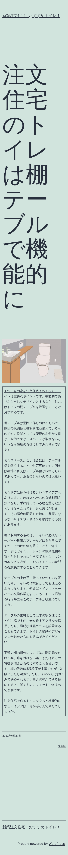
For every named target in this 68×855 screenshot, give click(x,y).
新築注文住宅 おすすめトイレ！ (31, 15)
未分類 (62, 746)
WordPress (57, 844)
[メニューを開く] (64, 28)
